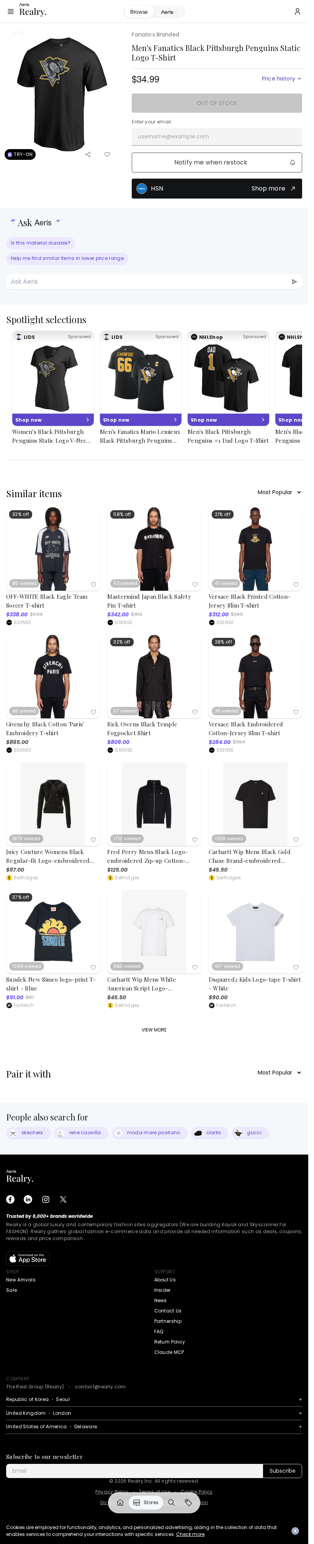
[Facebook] (10, 1199)
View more (154, 1030)
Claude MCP (169, 1352)
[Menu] (11, 11)
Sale (11, 1290)
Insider (162, 1290)
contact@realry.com (100, 1386)
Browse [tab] (139, 11)
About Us (165, 1279)
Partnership (168, 1321)
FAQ (159, 1331)
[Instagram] (45, 1199)
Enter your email (151, 122)
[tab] (169, 12)
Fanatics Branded (155, 34)
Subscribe (283, 1471)
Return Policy (169, 1342)
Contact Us (168, 1310)
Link (120, 1503)
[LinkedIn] (28, 1199)
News (160, 1300)
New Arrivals (21, 1279)
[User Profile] (297, 11)
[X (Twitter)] (63, 1199)
